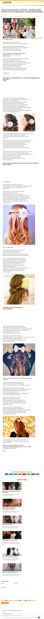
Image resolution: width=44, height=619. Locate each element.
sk (6, 615)
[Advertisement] (23, 89)
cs (11, 615)
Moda (6, 14)
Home (2, 7)
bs (19, 615)
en (3, 615)
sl (7, 615)
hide (8, 73)
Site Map (4, 612)
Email (16, 583)
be (22, 615)
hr (10, 615)
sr (17, 615)
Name (2, 583)
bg (4, 615)
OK (38, 617)
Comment (3, 587)
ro (16, 615)
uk (20, 615)
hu (8, 615)
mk (14, 615)
